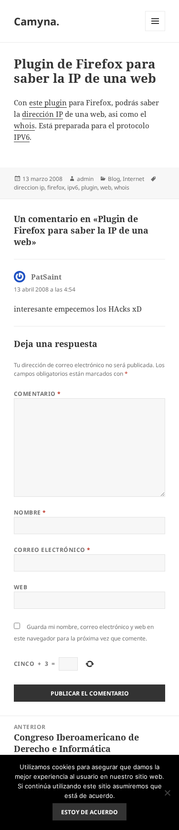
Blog (114, 179)
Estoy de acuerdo (89, 812)
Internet (133, 179)
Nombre (30, 512)
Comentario (37, 394)
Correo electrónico (52, 550)
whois (24, 125)
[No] (167, 792)
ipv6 (72, 187)
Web (20, 587)
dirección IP (42, 114)
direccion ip (29, 187)
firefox (55, 187)
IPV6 (22, 137)
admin (85, 179)
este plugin (48, 102)
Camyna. (36, 21)
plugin (89, 187)
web (105, 187)
